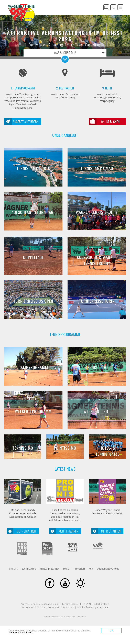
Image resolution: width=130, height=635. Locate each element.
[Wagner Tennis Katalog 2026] (107, 491)
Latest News (65, 469)
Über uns (13, 568)
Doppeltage (33, 257)
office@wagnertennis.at (96, 607)
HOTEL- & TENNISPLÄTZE (107, 451)
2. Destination (65, 88)
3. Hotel (107, 88)
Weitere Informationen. (20, 632)
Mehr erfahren (26, 531)
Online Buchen (110, 121)
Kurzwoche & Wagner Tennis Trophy (97, 260)
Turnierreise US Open (33, 301)
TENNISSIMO (22, 448)
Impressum (80, 568)
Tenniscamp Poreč (33, 168)
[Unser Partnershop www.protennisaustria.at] (65, 491)
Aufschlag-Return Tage (33, 212)
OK (111, 630)
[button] (9, 35)
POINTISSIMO (65, 448)
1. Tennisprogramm (23, 88)
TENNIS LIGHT (96, 367)
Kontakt (67, 568)
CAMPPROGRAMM (33, 367)
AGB (91, 568)
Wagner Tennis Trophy (97, 212)
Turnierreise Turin (97, 301)
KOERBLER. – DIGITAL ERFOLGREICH (75, 616)
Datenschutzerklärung (108, 568)
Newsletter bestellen (49, 568)
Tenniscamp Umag (96, 168)
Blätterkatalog (29, 568)
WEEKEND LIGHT (96, 411)
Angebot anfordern (25, 121)
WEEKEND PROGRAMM (33, 411)
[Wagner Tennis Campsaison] (22, 491)
